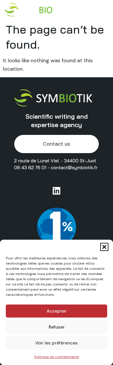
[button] (104, 247)
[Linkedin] (56, 190)
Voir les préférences (56, 343)
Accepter (57, 311)
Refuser (57, 327)
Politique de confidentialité (56, 357)
